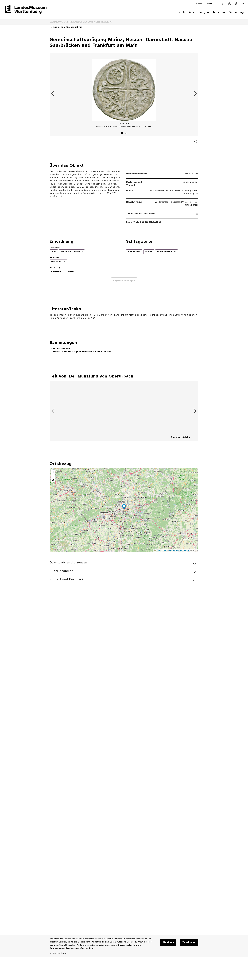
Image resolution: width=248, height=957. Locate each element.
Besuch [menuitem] (180, 12)
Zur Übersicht (179, 437)
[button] (124, 507)
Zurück (53, 93)
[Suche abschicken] (223, 3)
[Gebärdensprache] (236, 3)
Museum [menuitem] (219, 12)
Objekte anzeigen (124, 280)
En (243, 4)
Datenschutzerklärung (129, 945)
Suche (209, 4)
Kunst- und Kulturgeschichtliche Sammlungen (82, 352)
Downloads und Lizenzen (68, 562)
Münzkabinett (61, 348)
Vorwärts (195, 93)
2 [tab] (126, 133)
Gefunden (54, 257)
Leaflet (161, 550)
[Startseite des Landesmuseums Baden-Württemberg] (26, 11)
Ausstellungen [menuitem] (199, 12)
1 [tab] (122, 133)
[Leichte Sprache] (229, 3)
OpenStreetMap (179, 550)
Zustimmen (189, 942)
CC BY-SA (146, 127)
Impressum (55, 948)
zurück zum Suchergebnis (67, 27)
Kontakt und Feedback (67, 579)
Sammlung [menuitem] (236, 12)
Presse (199, 4)
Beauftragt (55, 268)
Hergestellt (55, 247)
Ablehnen (168, 942)
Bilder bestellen (61, 571)
